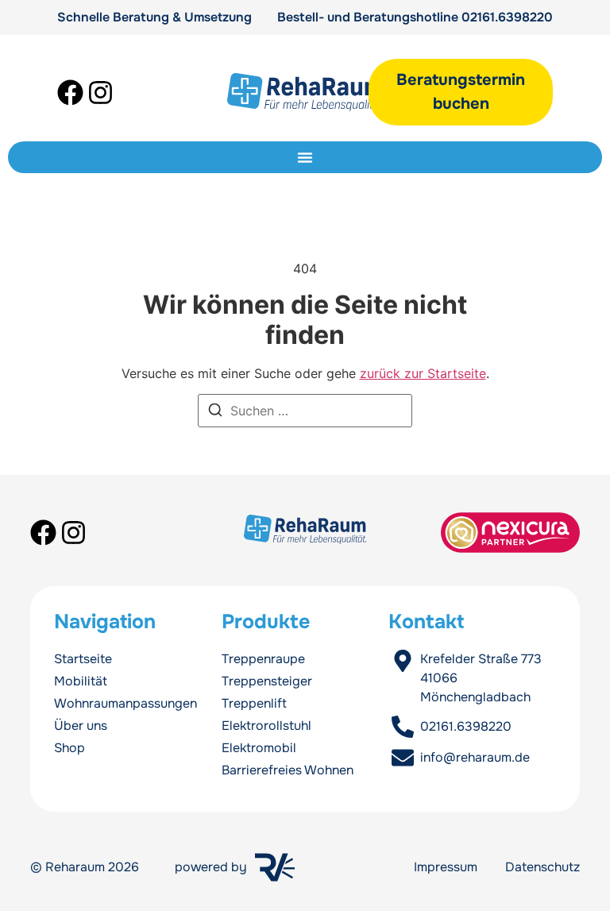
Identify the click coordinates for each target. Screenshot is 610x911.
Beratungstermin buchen (460, 92)
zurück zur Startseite (423, 373)
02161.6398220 (507, 17)
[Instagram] (100, 92)
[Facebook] (70, 92)
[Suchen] (215, 412)
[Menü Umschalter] (305, 157)
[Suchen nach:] (305, 410)
